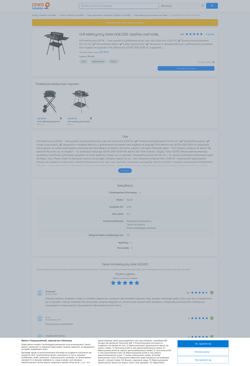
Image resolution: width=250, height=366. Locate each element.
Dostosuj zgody (202, 352)
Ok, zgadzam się (203, 343)
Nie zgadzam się (203, 360)
